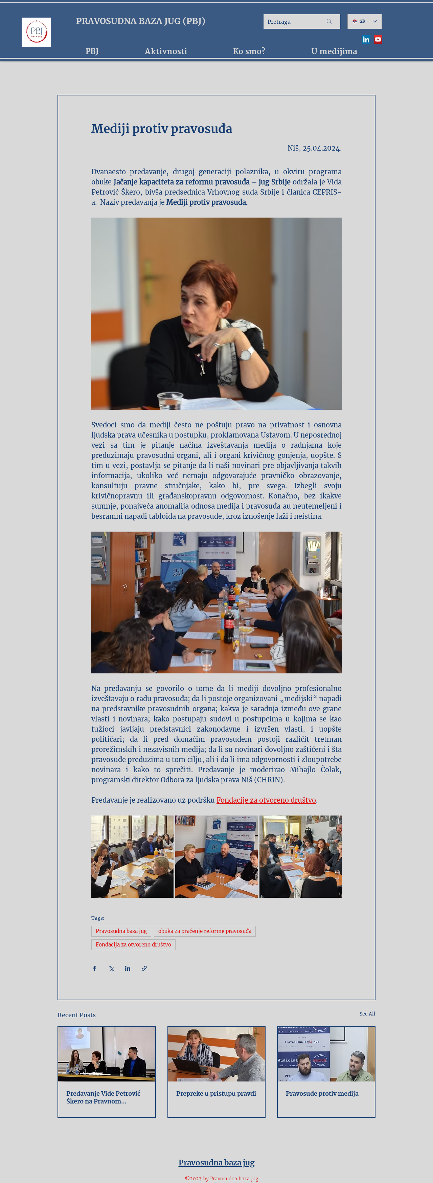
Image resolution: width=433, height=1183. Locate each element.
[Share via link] (144, 968)
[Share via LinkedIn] (127, 968)
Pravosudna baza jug (121, 931)
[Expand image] (132, 857)
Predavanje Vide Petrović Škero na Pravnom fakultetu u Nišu (103, 1097)
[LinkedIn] (366, 39)
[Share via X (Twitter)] (111, 968)
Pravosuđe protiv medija (322, 1093)
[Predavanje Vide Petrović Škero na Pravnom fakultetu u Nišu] (106, 1054)
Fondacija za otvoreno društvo (133, 944)
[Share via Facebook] (94, 968)
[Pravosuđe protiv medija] (326, 1054)
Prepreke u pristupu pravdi (216, 1093)
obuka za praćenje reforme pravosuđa (204, 931)
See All (367, 1014)
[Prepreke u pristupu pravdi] (216, 1054)
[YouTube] (378, 39)
